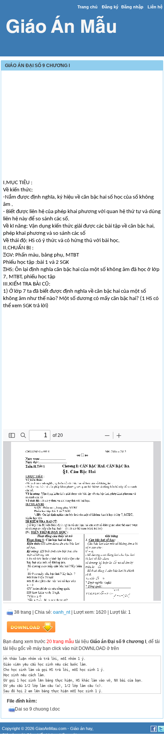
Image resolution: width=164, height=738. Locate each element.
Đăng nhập (132, 7)
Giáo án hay (81, 728)
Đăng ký (110, 7)
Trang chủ (87, 7)
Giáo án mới (13, 735)
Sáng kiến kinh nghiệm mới (51, 735)
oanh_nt (61, 612)
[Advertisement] (82, 125)
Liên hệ (155, 7)
